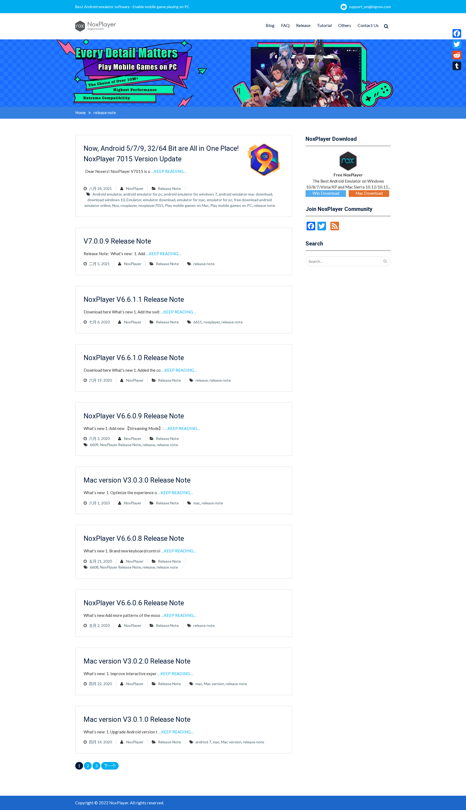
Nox (115, 205)
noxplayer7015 (150, 205)
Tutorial (324, 25)
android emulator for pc (142, 194)
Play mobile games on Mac (187, 205)
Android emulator (107, 194)
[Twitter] (456, 44)
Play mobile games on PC (231, 205)
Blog (270, 25)
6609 (94, 444)
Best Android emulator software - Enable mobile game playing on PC (132, 6)
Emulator (133, 199)
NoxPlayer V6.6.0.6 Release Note (134, 603)
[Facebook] (456, 33)
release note (264, 205)
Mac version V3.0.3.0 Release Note (137, 480)
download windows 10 (106, 199)
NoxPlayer (134, 188)
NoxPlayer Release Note (120, 444)
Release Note (169, 188)
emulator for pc (219, 199)
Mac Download (369, 193)
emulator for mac (191, 199)
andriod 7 (203, 742)
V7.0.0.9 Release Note (117, 241)
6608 (94, 567)
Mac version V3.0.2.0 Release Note (137, 661)
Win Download (326, 193)
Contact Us (368, 25)
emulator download (159, 199)
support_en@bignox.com (370, 6)
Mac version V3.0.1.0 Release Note (137, 719)
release (202, 380)
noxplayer (129, 205)
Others (344, 25)
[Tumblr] (456, 65)
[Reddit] (456, 55)
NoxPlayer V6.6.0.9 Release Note (134, 416)
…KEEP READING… (168, 171)
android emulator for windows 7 (190, 194)
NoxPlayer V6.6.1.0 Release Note (134, 358)
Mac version (214, 683)
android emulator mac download (245, 194)
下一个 (110, 765)
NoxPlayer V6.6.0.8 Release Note (134, 538)
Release (303, 25)
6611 (197, 322)
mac (196, 503)
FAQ (285, 25)
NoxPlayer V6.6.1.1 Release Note (134, 299)
